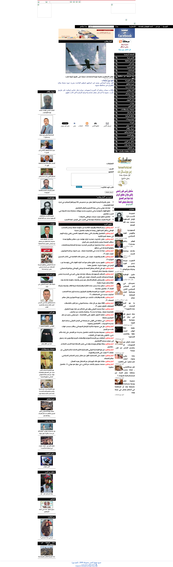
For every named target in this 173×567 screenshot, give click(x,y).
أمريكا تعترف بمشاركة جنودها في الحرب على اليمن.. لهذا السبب (87, 219)
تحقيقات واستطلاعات (127, 109)
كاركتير (132, 138)
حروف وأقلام (130, 129)
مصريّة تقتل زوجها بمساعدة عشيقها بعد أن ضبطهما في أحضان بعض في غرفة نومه (125, 386)
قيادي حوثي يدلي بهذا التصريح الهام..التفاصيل (92, 207)
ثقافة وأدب (131, 96)
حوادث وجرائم (130, 93)
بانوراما (132, 122)
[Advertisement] (86, 108)
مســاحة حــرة (130, 87)
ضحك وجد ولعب (129, 145)
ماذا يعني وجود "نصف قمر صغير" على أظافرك (126, 358)
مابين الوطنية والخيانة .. (129, 276)
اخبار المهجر (130, 100)
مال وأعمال (130, 113)
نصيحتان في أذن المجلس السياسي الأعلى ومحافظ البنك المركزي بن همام (129, 290)
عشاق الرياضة (129, 116)
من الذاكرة (131, 148)
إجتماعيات (131, 70)
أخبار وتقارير (130, 90)
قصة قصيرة (130, 67)
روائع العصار (130, 135)
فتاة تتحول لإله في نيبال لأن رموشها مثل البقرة (129, 318)
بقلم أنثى (131, 64)
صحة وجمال (130, 73)
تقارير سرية (130, 57)
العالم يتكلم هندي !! (129, 243)
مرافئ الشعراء (129, 80)
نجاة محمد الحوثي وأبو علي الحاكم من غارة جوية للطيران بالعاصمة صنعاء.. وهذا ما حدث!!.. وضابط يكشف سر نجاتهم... (89, 310)
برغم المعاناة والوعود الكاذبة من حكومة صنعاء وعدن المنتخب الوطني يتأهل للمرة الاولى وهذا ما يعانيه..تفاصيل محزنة (87, 229)
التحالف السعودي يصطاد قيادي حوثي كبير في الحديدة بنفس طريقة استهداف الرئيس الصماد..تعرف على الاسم (86, 275)
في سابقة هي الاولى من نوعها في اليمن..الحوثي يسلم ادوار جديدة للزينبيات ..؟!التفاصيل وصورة (88, 322)
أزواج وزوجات (130, 119)
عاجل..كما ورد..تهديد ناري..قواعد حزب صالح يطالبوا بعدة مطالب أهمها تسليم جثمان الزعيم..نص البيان (88, 240)
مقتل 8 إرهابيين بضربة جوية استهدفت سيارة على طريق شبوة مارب (89, 76)
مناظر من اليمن (129, 141)
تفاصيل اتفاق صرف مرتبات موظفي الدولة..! (94, 216)
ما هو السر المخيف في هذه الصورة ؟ (129, 306)
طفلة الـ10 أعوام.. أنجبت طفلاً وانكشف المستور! (129, 332)
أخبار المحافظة (129, 61)
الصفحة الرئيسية (129, 54)
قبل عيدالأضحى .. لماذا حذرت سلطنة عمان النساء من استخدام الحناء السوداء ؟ (125, 371)
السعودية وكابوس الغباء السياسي (129, 233)
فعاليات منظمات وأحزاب (126, 151)
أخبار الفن (131, 106)
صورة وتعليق (130, 84)
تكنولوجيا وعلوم (129, 132)
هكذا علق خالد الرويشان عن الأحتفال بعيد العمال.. (87, 361)
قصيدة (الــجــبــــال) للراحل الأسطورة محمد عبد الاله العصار (129, 219)
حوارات (132, 103)
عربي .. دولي (130, 125)
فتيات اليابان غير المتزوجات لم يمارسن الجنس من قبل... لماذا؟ (125, 346)
